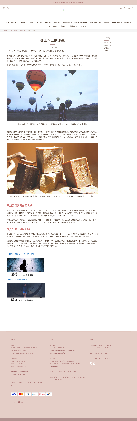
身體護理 (56, 22)
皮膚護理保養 (73, 26)
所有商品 (32, 22)
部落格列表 (14, 30)
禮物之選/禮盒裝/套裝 (80, 22)
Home (6, 30)
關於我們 (14, 22)
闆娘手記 (127, 22)
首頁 (7, 22)
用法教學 (23, 22)
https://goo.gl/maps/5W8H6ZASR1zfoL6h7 (22, 353)
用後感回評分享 (116, 22)
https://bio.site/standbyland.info (20, 374)
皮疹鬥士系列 (53, 26)
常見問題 (83, 26)
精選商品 (39, 22)
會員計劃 (106, 22)
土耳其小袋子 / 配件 (95, 22)
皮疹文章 (63, 26)
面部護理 (47, 22)
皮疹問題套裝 (67, 22)
